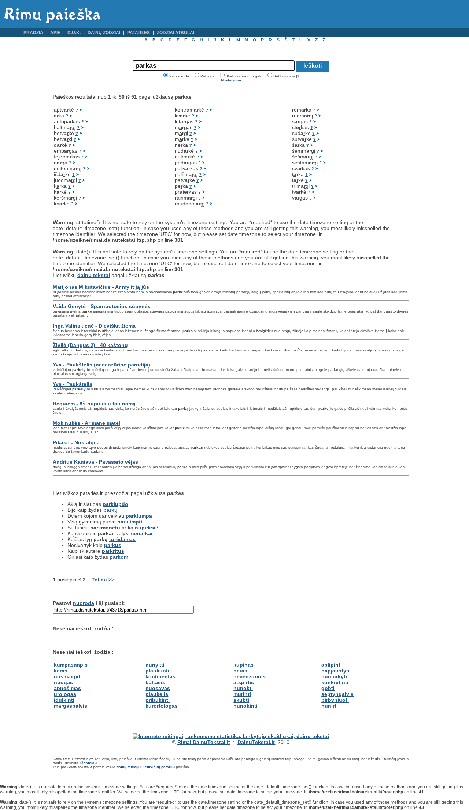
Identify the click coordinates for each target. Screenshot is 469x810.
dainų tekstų (128, 767)
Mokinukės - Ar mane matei (86, 423)
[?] (298, 76)
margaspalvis (70, 706)
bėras (240, 671)
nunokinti (245, 706)
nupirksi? (147, 527)
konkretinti (334, 682)
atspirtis (243, 682)
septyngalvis (337, 694)
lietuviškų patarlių (159, 767)
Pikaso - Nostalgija (76, 442)
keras (60, 671)
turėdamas (122, 539)
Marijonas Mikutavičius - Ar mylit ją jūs (101, 287)
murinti (242, 694)
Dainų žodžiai (104, 32)
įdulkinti (64, 700)
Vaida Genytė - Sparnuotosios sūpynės (102, 306)
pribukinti (157, 700)
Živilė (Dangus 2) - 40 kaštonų (90, 345)
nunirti (329, 706)
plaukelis (156, 694)
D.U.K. (74, 32)
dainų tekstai (93, 275)
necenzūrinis (249, 676)
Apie (55, 32)
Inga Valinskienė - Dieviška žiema (94, 326)
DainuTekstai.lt (256, 742)
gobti (328, 688)
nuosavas (157, 688)
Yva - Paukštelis (72, 384)
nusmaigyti (68, 676)
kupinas (243, 665)
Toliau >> (103, 580)
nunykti (155, 665)
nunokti (243, 688)
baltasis (155, 682)
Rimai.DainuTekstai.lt (203, 742)
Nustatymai (231, 80)
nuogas (63, 682)
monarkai (140, 533)
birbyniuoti (335, 700)
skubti (241, 700)
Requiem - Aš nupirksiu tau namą (94, 403)
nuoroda (83, 603)
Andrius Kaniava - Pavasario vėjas (95, 462)
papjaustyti (335, 671)
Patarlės (138, 32)
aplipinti (331, 665)
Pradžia (33, 32)
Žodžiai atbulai (175, 32)
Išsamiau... (90, 763)
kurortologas (161, 706)
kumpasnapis (71, 665)
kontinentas (160, 676)
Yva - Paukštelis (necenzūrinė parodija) (101, 365)
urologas (65, 694)
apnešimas (67, 688)
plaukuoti (157, 671)
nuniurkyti (334, 676)
